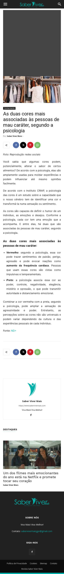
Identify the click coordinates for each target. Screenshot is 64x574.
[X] (23, 145)
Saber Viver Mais (14, 136)
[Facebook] (16, 145)
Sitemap (43, 563)
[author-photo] (32, 396)
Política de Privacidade (17, 563)
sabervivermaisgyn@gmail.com (36, 531)
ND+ (13, 330)
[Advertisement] (32, 42)
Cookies (33, 563)
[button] (5, 4)
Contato (53, 563)
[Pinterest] (30, 145)
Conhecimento (9, 108)
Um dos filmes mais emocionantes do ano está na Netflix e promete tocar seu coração (30, 477)
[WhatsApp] (37, 145)
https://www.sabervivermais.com (32, 406)
